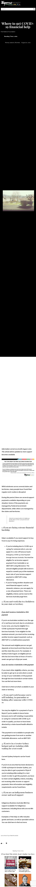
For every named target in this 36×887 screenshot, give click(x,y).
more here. (18, 681)
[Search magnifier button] (34, 9)
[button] (35, 1)
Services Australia (8, 631)
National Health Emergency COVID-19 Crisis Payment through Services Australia (18, 554)
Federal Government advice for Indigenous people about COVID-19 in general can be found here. (19, 519)
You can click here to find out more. (14, 822)
